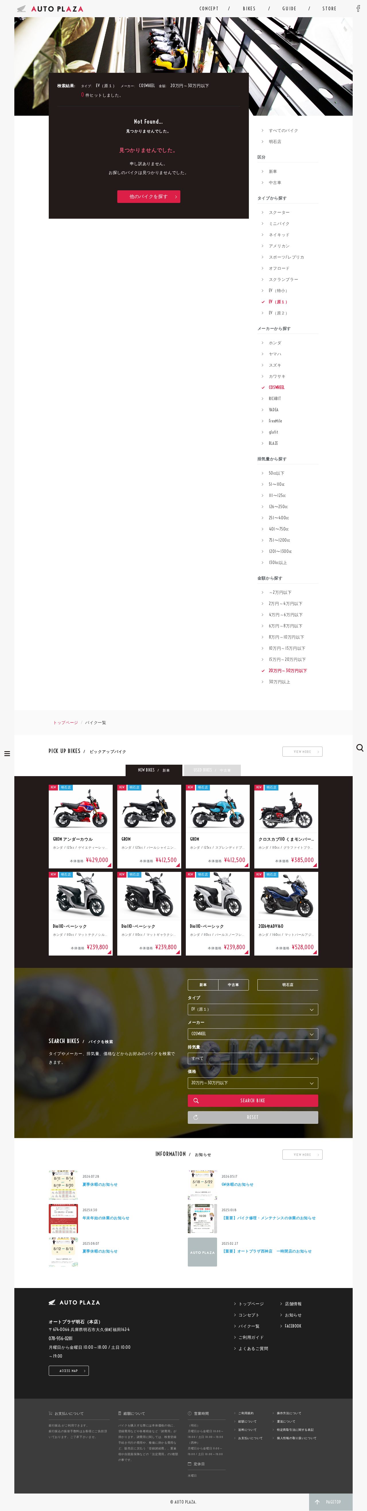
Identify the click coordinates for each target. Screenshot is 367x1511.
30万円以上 (279, 681)
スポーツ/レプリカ (286, 257)
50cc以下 (277, 473)
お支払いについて (250, 1438)
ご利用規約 (246, 1413)
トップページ (65, 722)
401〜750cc (279, 529)
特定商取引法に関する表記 (295, 1430)
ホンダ (275, 342)
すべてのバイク (283, 130)
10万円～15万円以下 (287, 648)
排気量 (194, 1047)
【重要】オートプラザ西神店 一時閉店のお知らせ (267, 1251)
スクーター (279, 212)
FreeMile (275, 421)
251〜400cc (279, 517)
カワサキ (277, 376)
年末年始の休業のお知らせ (106, 1218)
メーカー (196, 1022)
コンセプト (249, 1315)
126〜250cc (278, 506)
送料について (247, 1430)
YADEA (274, 409)
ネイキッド (279, 234)
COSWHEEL (277, 387)
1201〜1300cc (280, 551)
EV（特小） (279, 290)
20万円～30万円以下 (288, 670)
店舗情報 (293, 1303)
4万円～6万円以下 (286, 614)
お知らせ (293, 1315)
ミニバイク (279, 223)
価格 (192, 1071)
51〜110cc (277, 484)
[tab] (154, 770)
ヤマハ (275, 354)
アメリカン (279, 245)
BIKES (249, 8)
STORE (330, 8)
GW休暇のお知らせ (238, 1184)
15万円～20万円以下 (288, 659)
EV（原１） (279, 301)
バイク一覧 (249, 1326)
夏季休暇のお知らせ (100, 1184)
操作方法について (289, 1413)
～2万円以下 (280, 592)
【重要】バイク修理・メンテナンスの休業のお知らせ (269, 1218)
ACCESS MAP (69, 1371)
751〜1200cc (279, 540)
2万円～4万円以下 (286, 603)
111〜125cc (277, 495)
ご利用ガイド (251, 1337)
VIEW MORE (302, 751)
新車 (273, 171)
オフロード (279, 268)
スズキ (275, 365)
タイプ (194, 997)
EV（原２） (279, 313)
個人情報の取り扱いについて (297, 1438)
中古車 (275, 182)
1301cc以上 (278, 562)
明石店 (275, 141)
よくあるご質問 (253, 1348)
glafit (273, 432)
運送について (286, 1421)
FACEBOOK (293, 1326)
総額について (247, 1421)
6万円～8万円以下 (286, 626)
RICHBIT (275, 398)
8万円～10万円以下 (286, 637)
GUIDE (289, 8)
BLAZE (273, 443)
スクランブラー (283, 279)
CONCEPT (209, 8)
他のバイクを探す (149, 196)
